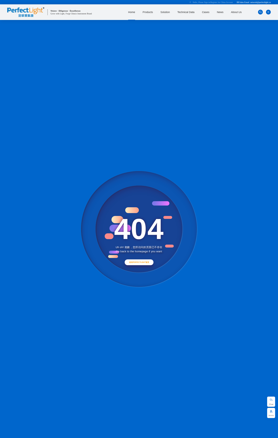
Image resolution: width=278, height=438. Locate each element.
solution (165, 12)
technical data (185, 12)
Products (148, 12)
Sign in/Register (211, 2)
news (220, 12)
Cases (205, 12)
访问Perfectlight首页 (139, 262)
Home (131, 12)
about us (236, 12)
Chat (271, 404)
